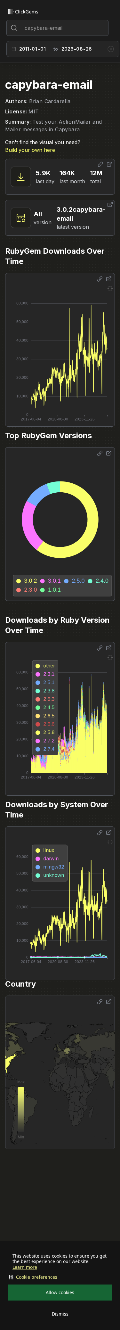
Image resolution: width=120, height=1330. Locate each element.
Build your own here (30, 150)
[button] (60, 1277)
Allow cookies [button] (60, 1292)
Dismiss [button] (60, 1314)
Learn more (24, 1267)
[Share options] (100, 164)
